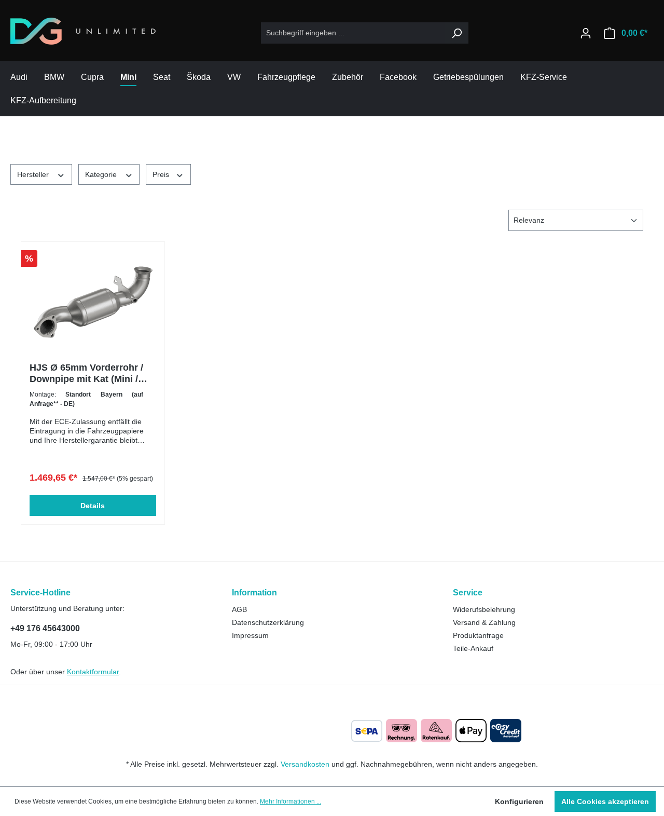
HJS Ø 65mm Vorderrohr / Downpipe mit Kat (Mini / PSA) (86, 373)
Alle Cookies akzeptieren (605, 801)
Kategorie (102, 174)
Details (92, 505)
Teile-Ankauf (473, 648)
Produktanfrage (478, 635)
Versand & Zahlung (484, 622)
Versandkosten (305, 764)
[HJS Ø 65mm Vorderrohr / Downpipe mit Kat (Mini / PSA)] (93, 302)
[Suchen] (456, 33)
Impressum (250, 635)
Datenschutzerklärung (268, 622)
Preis (162, 174)
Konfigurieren (519, 801)
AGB (239, 609)
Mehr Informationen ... (290, 801)
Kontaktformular (93, 672)
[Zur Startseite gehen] (83, 31)
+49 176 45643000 (45, 628)
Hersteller (34, 174)
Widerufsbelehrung (484, 609)
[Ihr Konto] (586, 33)
